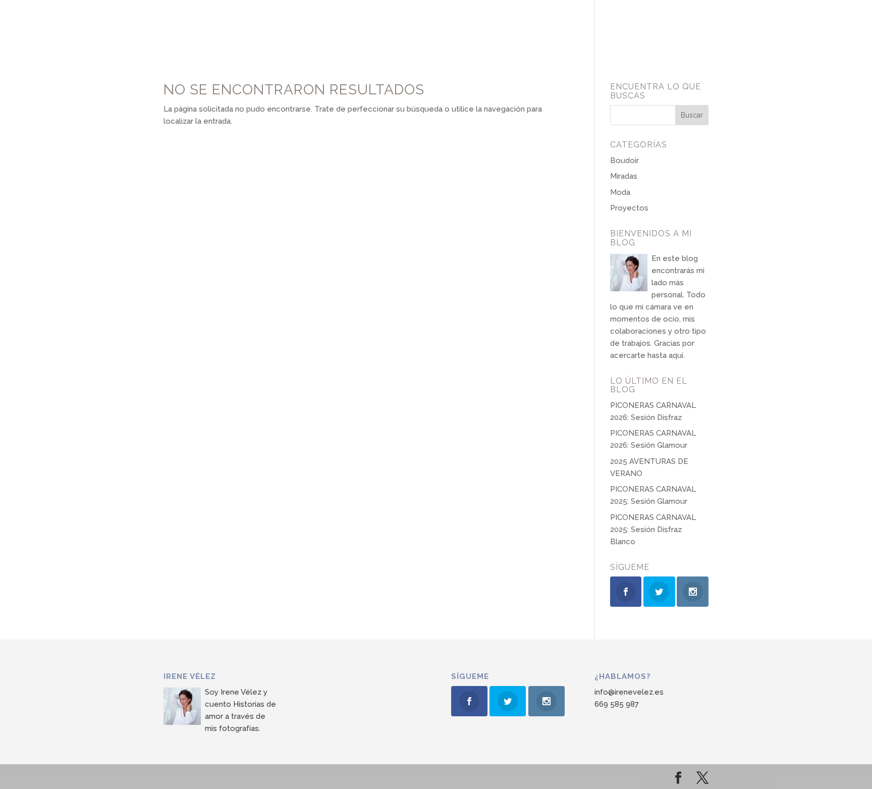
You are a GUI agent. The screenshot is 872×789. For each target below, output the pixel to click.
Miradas (623, 176)
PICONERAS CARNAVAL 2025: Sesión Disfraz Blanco (653, 529)
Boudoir (624, 160)
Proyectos (629, 208)
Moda (620, 192)
